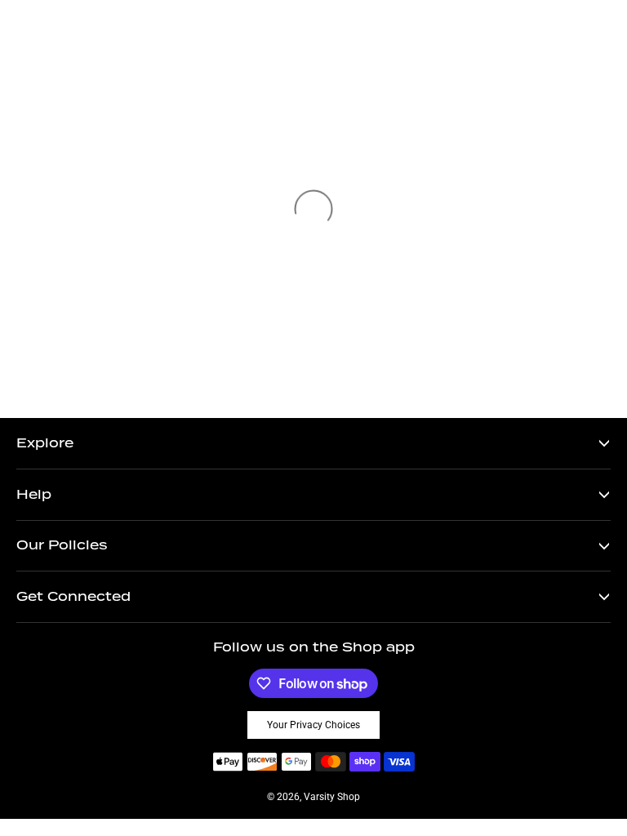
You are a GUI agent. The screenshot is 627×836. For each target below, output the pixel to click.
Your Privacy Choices (313, 725)
